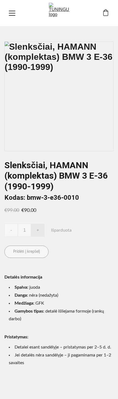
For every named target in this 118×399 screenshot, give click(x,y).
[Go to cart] (105, 13)
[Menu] (12, 13)
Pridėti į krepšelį (26, 252)
